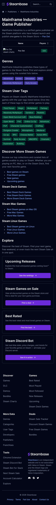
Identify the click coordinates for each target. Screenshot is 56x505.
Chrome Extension (12, 457)
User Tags (8, 429)
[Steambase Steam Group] (34, 478)
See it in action (26, 357)
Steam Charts (10, 401)
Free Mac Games (15, 212)
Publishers (12, 12)
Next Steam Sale (11, 473)
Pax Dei (46, 36)
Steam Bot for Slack (13, 468)
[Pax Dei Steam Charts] (9, 51)
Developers (8, 434)
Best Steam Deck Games (19, 192)
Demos (6, 391)
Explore (7, 483)
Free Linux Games (16, 229)
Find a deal (26, 303)
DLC (5, 385)
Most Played (35, 385)
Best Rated (34, 380)
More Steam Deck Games (19, 198)
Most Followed (36, 391)
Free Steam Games (38, 429)
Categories (8, 424)
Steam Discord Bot (12, 462)
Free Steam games (16, 175)
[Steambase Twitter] (38, 478)
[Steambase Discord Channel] (29, 478)
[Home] (3, 12)
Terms (18, 499)
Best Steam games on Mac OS (22, 209)
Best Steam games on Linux (21, 226)
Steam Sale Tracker (38, 419)
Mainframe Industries (29, 12)
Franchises (8, 445)
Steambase (33, 460)
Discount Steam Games (40, 424)
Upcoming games (15, 181)
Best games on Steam (18, 172)
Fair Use (26, 499)
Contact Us (44, 499)
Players (43, 43)
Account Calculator (12, 478)
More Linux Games (16, 232)
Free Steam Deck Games (19, 195)
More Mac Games (15, 215)
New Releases (36, 396)
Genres (6, 419)
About (34, 499)
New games (13, 178)
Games (6, 380)
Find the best (26, 327)
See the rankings (26, 275)
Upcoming (34, 401)
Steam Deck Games (38, 406)
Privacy (10, 499)
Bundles (7, 396)
